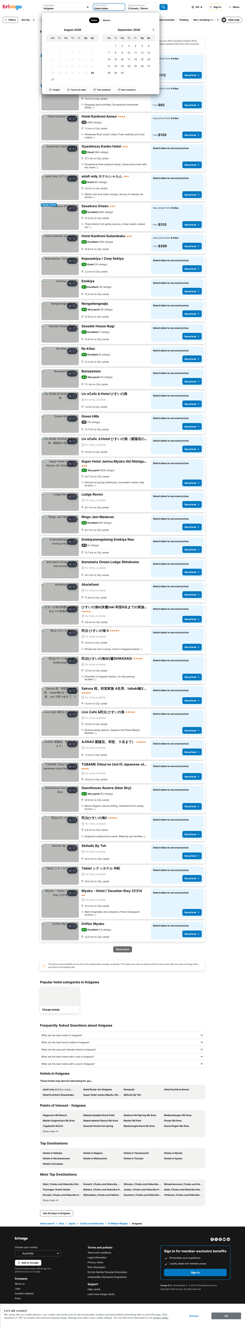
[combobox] (67, 8)
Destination (49, 5)
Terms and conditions (99, 1252)
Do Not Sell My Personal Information (107, 1272)
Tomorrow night (78, 89)
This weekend (104, 89)
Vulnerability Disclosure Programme (107, 1277)
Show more (49, 1131)
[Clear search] (88, 7)
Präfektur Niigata (118, 1223)
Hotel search (47, 1223)
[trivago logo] (12, 7)
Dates (94, 20)
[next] (153, 30)
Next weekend (128, 89)
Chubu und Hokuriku (92, 1223)
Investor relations (24, 1293)
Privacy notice (95, 1262)
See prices (190, 75)
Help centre (94, 1289)
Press (18, 1298)
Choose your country (26, 1247)
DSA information (96, 1267)
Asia (61, 1223)
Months (106, 20)
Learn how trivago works (101, 1294)
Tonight (56, 89)
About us (20, 1283)
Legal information (97, 1257)
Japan (71, 1223)
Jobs (17, 1288)
